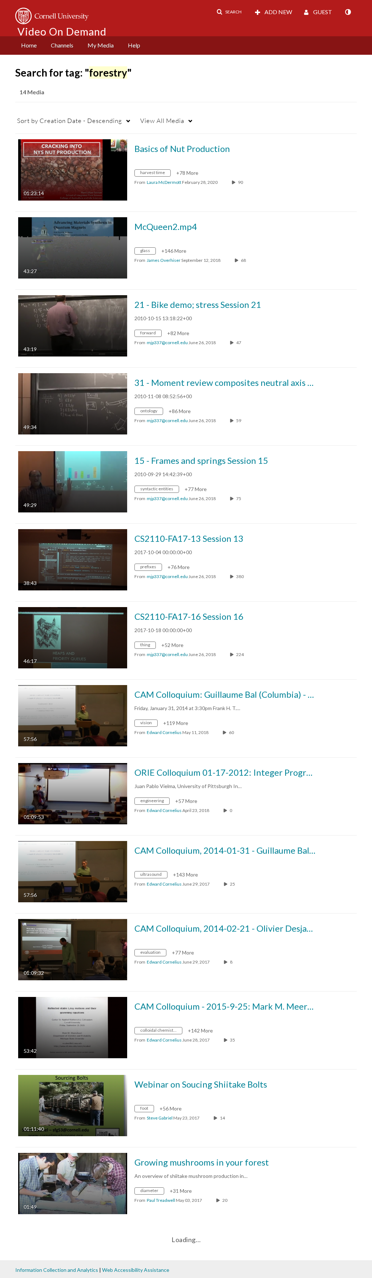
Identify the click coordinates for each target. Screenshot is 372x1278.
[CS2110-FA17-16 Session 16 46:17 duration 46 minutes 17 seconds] (72, 637)
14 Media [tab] (32, 91)
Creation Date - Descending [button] (69, 120)
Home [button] (29, 45)
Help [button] (134, 45)
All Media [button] (162, 120)
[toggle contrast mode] (348, 11)
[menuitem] (29, 45)
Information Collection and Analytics (56, 1270)
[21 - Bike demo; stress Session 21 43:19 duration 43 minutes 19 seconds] (72, 325)
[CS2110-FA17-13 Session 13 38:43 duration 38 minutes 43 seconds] (72, 559)
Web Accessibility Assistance (135, 1270)
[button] (229, 11)
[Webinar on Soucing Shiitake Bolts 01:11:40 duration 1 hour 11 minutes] (72, 1105)
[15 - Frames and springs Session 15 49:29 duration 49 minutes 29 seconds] (72, 481)
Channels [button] (62, 45)
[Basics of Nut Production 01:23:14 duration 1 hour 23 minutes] (72, 169)
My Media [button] (101, 45)
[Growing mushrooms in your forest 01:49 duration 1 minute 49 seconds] (72, 1183)
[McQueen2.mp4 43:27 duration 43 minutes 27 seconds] (72, 247)
